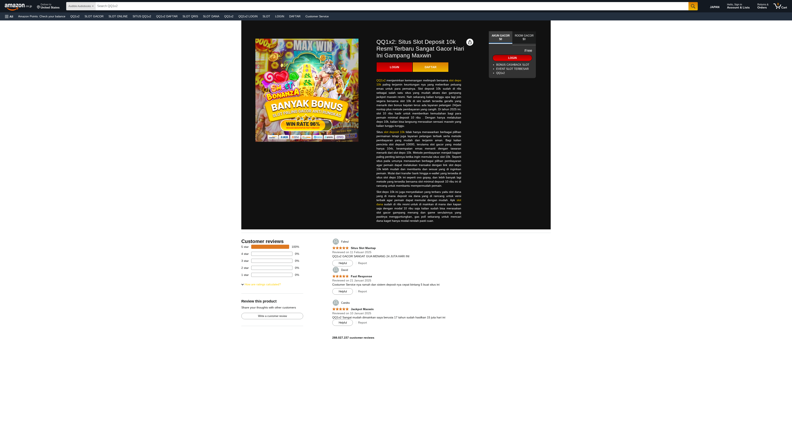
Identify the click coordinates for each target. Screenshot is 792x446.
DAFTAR (295, 16)
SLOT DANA (211, 16)
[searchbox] (391, 6)
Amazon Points (41, 16)
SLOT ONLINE (118, 16)
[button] (48, 6)
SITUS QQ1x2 (142, 16)
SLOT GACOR (94, 16)
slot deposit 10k (394, 132)
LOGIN (279, 16)
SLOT (266, 16)
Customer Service (317, 16)
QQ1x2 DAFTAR (167, 16)
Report (362, 263)
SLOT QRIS (190, 16)
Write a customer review (272, 316)
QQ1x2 (75, 16)
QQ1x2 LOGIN (248, 16)
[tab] (500, 37)
